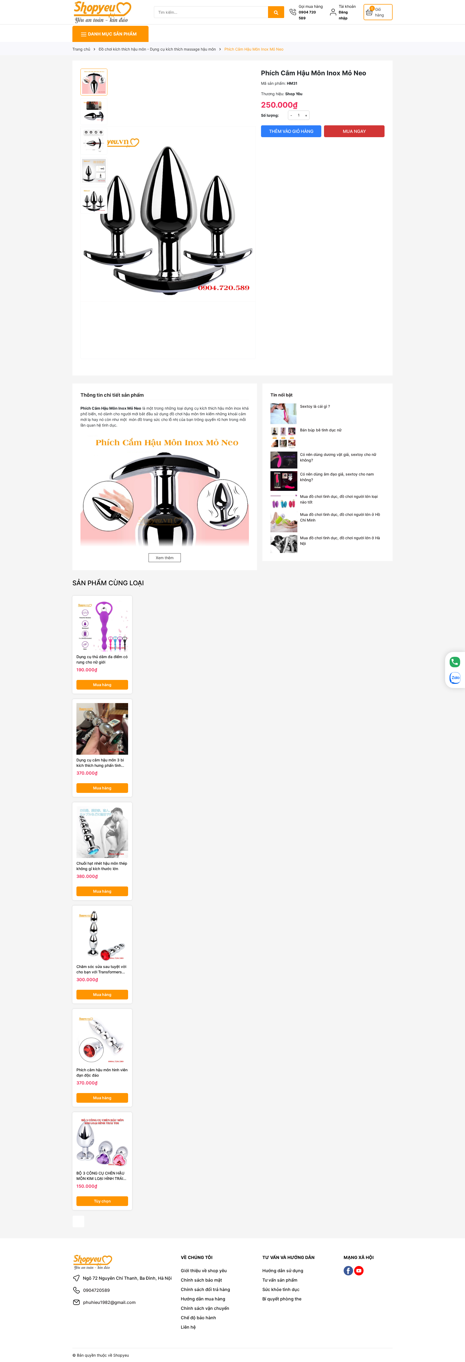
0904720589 (96, 1290)
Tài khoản (347, 6)
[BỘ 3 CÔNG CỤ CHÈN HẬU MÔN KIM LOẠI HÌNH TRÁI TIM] (102, 1142)
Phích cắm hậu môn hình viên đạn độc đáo (102, 1072)
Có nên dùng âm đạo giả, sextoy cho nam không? (337, 477)
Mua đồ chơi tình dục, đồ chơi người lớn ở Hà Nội (340, 540)
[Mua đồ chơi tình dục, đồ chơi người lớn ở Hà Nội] (283, 544)
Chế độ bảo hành (198, 1317)
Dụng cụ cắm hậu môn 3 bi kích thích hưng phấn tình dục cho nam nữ (100, 763)
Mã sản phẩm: (273, 83)
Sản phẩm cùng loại (108, 583)
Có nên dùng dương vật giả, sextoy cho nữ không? (338, 457)
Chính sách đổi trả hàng (205, 1289)
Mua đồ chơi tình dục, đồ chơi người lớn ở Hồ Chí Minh (340, 517)
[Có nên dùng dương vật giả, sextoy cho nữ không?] (283, 460)
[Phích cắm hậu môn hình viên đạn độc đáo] (102, 1039)
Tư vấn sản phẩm (279, 1280)
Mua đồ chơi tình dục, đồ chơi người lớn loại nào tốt (339, 499)
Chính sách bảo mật (201, 1280)
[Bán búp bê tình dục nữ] (283, 438)
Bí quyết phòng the (281, 1298)
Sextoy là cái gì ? (315, 406)
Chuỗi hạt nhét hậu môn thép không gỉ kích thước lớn (101, 866)
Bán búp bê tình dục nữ (320, 430)
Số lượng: (270, 115)
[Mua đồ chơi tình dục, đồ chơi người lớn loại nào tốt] (283, 501)
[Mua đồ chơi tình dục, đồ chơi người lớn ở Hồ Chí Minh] (283, 522)
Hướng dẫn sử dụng (282, 1270)
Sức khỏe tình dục (281, 1289)
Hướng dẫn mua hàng (203, 1298)
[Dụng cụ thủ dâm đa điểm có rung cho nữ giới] (102, 625)
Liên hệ (188, 1327)
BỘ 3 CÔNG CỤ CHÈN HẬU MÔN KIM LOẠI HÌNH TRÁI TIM (100, 1176)
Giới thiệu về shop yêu (204, 1270)
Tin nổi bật (281, 395)
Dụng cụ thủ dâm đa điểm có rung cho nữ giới (102, 659)
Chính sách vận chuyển (205, 1308)
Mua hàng (102, 684)
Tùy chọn (102, 1201)
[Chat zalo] (455, 678)
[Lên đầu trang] (454, 1337)
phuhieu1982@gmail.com (109, 1302)
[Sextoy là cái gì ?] (283, 413)
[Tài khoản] (334, 12)
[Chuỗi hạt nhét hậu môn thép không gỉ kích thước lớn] (102, 832)
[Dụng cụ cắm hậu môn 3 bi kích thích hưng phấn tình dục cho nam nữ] (102, 729)
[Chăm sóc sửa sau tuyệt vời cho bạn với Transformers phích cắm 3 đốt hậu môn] (102, 935)
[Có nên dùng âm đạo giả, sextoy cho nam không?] (283, 481)
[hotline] (455, 662)
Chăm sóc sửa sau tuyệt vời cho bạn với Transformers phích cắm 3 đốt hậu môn (101, 969)
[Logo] (102, 11)
